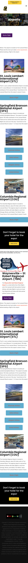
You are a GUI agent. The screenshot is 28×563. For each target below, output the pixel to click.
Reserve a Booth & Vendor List (14, 2)
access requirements (21, 50)
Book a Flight (7, 35)
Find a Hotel (14, 243)
